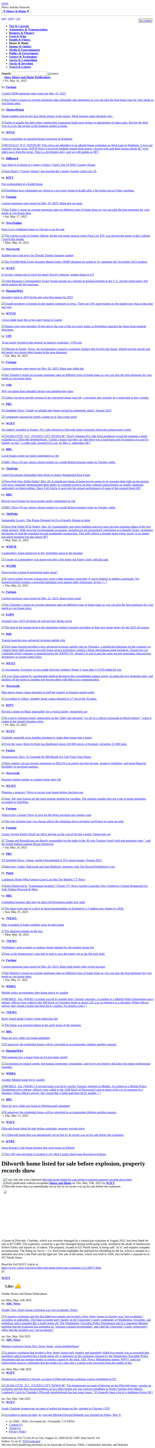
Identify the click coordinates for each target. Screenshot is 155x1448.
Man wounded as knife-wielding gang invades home (33, 924)
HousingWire (14, 290)
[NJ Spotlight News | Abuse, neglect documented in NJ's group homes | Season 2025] (58, 866)
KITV (10, 177)
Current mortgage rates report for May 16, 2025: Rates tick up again (42, 203)
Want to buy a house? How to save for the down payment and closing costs (46, 815)
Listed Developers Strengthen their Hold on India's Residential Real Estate (46, 475)
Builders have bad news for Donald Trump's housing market (37, 255)
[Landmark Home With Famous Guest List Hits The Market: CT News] (77, 889)
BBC (9, 449)
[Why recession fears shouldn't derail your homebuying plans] (75, 397)
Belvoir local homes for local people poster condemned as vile (38, 501)
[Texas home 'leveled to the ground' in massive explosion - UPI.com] (77, 352)
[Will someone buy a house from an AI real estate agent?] (77, 1067)
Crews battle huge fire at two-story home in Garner (32, 319)
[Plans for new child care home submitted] (59, 1044)
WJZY (10, 268)
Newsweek (13, 249)
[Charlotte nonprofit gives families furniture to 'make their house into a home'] (64, 744)
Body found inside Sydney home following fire (30, 1018)
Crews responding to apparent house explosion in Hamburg (37, 138)
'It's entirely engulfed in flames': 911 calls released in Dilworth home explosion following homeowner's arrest (66, 429)
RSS (4, 18)
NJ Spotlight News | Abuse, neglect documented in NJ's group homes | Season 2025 (52, 860)
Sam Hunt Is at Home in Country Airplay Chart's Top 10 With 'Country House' (49, 164)
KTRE (10, 1141)
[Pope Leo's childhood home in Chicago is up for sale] (77, 239)
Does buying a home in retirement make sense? (30, 572)
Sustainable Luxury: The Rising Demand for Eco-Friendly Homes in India (46, 520)
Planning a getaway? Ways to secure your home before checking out (42, 792)
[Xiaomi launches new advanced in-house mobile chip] (77, 656)
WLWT (11, 785)
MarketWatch (15, 109)
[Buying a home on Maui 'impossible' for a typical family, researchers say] (77, 721)
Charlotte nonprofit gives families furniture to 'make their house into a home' (47, 737)
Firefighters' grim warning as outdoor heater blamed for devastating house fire (48, 947)
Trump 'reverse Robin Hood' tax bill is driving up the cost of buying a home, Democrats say (56, 834)
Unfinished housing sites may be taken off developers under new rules (43, 902)
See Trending (145, 20)
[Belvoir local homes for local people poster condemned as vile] (58, 507)
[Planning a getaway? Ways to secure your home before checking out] (77, 802)
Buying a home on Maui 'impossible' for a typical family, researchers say (45, 711)
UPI (8, 336)
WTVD (11, 313)
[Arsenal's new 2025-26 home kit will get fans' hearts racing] (76, 627)
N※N (5, 3)
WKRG (11, 986)
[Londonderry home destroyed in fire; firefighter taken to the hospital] (55, 559)
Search (6, 73)
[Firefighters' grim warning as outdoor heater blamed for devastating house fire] (53, 953)
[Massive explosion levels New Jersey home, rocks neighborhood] (77, 1362)
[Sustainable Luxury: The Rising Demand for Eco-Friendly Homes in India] (77, 536)
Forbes (10, 750)
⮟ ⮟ (15, 11)
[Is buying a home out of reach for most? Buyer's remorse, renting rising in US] (77, 284)
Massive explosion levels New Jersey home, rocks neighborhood (40, 1346)
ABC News (13, 1303)
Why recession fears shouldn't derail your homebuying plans (37, 391)
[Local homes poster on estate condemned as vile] (58, 462)
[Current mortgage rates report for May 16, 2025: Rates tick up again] (77, 213)
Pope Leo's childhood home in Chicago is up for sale (33, 229)
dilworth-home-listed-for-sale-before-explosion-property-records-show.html (87, 1179)
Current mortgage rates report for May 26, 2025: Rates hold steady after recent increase (53, 966)
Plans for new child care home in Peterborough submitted (36, 1105)
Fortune (11, 87)
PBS (9, 404)
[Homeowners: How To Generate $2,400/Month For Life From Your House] (77, 766)
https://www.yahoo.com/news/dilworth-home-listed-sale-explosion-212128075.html (51, 1267)
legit (8, 633)
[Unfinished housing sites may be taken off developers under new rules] (63, 908)
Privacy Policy (17, 1431)
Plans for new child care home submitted (26, 1038)
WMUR (11, 546)
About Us (15, 1428)
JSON (11, 18)
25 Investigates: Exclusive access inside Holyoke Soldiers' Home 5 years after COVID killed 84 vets (61, 669)
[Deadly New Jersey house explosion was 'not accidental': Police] (77, 1330)
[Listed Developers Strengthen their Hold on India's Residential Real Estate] (77, 488)
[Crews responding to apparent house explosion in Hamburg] (77, 152)
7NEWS (11, 918)
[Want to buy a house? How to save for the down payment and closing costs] (63, 821)
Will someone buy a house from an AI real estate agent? (35, 1057)
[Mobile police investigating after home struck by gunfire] (77, 1005)
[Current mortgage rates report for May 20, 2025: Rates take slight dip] (77, 378)
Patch (9, 873)
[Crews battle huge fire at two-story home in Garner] (77, 329)
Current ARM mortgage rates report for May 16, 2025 (34, 93)
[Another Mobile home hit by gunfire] (77, 1093)
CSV (18, 18)
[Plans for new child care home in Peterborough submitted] (59, 1112)
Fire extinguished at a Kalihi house (22, 184)
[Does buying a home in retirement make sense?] (77, 582)
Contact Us (15, 1424)
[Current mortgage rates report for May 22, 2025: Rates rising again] (77, 608)
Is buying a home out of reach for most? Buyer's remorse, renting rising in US (48, 274)
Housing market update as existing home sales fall (31, 779)
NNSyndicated (31, 1441)
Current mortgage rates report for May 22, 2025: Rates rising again (41, 598)
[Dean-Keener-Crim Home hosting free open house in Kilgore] (54, 1154)
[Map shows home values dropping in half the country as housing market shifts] (49, 698)
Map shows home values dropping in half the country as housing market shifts (48, 692)
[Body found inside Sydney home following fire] (41, 1025)
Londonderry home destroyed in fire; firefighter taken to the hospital (42, 553)
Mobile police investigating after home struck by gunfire (35, 992)
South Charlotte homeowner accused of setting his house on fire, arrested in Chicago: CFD (56, 1408)
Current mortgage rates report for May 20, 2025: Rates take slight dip (43, 368)
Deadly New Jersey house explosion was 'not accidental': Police (40, 1310)
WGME (11, 566)
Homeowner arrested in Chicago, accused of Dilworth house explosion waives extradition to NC (59, 1379)
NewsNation (14, 223)
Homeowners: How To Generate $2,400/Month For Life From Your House (46, 756)
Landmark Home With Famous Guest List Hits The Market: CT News (43, 879)
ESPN (10, 614)
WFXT (10, 663)
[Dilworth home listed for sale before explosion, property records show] (63, 1135)
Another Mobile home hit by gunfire (23, 1079)
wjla (9, 384)
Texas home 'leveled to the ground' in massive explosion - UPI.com (42, 342)
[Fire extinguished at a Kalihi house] (68, 190)
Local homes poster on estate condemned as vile (30, 455)
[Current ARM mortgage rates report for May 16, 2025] (77, 103)
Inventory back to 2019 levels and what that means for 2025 (37, 297)
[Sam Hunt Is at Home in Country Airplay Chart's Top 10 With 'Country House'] (49, 171)
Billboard (12, 158)
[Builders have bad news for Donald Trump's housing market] (74, 261)
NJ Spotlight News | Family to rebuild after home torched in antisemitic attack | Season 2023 (56, 410)
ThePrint (12, 468)
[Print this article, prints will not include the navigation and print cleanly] (26, 1183)
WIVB (10, 132)
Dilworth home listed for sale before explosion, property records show (43, 1128)
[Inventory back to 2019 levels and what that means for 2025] (77, 307)
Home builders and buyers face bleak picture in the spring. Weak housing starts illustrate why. (57, 116)
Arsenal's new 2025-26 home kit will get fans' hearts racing (37, 621)
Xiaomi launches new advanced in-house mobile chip (33, 640)
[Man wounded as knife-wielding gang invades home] (22, 931)
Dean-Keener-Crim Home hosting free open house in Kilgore (38, 1147)
